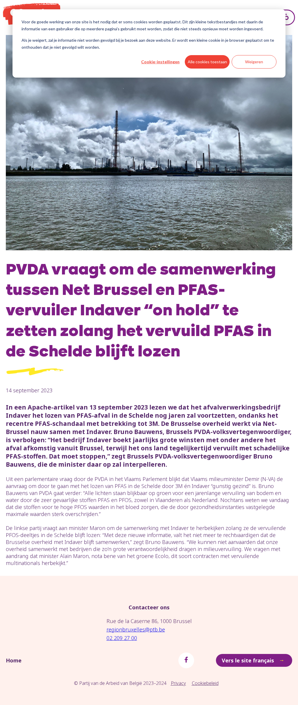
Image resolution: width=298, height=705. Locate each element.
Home (14, 660)
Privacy (178, 683)
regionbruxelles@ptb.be (136, 629)
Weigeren (254, 61)
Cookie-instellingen (160, 61)
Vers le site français (253, 660)
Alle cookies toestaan (207, 61)
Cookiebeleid (205, 683)
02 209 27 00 (122, 637)
